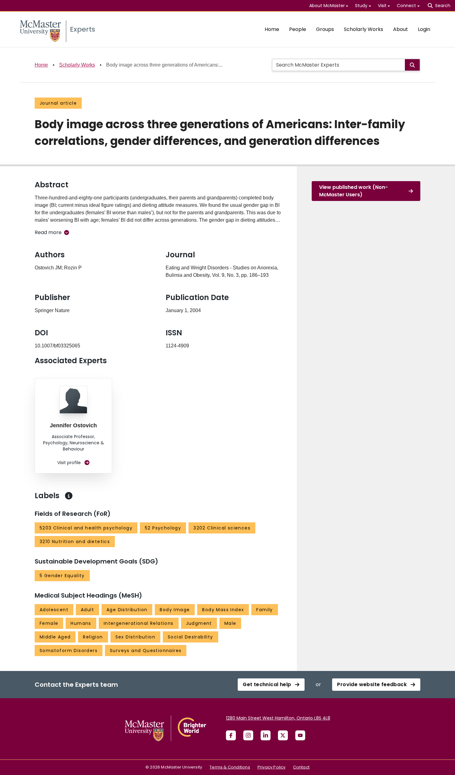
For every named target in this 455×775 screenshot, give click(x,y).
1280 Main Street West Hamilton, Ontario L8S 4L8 (278, 718)
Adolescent (54, 610)
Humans (81, 623)
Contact (301, 767)
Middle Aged (55, 637)
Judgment (199, 623)
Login (424, 29)
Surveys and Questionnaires (145, 650)
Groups (325, 29)
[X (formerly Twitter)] (283, 735)
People (297, 29)
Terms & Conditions (230, 767)
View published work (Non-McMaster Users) (353, 191)
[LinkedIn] (266, 735)
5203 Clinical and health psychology (86, 528)
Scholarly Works (363, 29)
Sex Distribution (135, 637)
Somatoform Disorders (69, 650)
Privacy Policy (272, 767)
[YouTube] (300, 735)
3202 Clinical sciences (221, 528)
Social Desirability (190, 637)
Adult (87, 610)
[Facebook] (231, 735)
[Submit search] (412, 65)
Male (230, 623)
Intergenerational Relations (139, 623)
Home (272, 29)
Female (49, 623)
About (400, 29)
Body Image (175, 610)
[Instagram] (248, 735)
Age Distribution (126, 610)
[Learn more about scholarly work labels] (68, 495)
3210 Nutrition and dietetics (75, 541)
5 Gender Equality (62, 576)
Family (264, 610)
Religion (93, 637)
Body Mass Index (223, 610)
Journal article (58, 103)
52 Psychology (163, 528)
